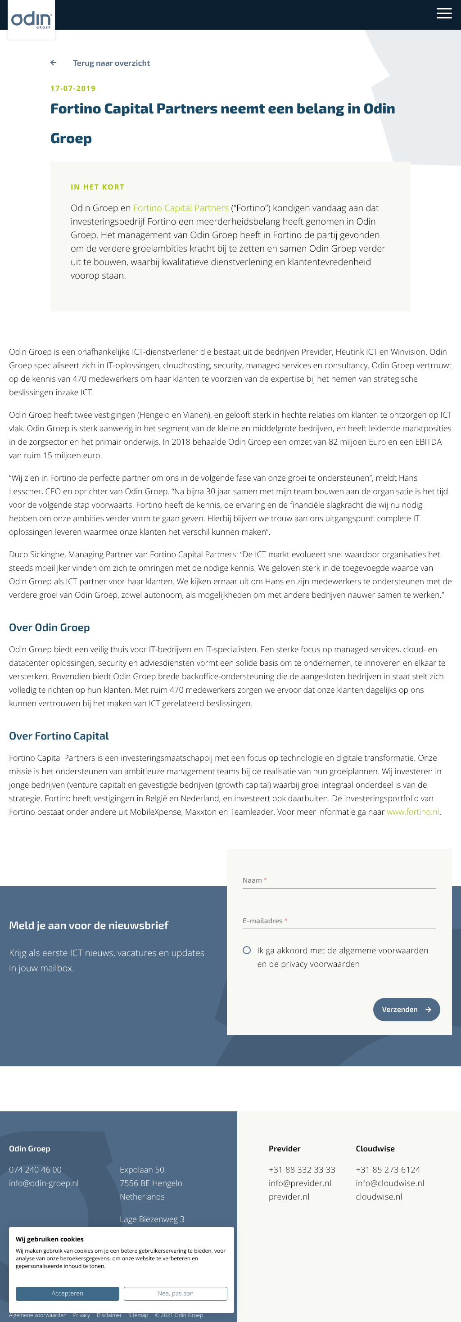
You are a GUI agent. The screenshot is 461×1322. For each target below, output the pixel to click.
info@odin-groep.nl (44, 1183)
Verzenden (400, 1009)
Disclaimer (109, 1315)
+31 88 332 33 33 (302, 1169)
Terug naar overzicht (111, 63)
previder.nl (289, 1196)
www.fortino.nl (413, 812)
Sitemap (139, 1315)
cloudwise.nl (379, 1196)
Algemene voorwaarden (38, 1315)
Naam (255, 880)
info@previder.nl (300, 1183)
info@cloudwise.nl (390, 1183)
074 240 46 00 (35, 1169)
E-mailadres (265, 920)
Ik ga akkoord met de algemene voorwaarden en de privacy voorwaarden (343, 957)
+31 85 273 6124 (388, 1169)
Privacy (81, 1315)
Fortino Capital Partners (181, 208)
